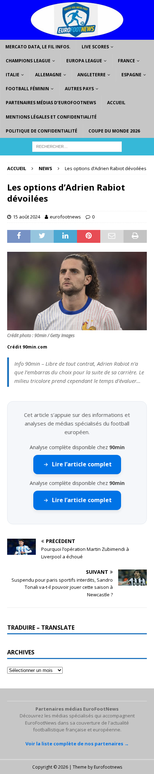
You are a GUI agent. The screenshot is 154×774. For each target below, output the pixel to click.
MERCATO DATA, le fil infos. (38, 47)
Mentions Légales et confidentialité (51, 117)
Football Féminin (27, 89)
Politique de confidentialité (41, 131)
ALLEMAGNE (48, 75)
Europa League (84, 61)
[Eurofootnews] (77, 35)
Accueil (116, 103)
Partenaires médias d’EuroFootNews (51, 103)
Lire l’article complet (82, 464)
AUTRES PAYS (79, 89)
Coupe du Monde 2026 (114, 131)
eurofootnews (65, 216)
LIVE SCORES (95, 47)
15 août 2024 (26, 216)
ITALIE (12, 75)
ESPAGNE (131, 75)
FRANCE (126, 61)
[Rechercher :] (77, 146)
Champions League (28, 61)
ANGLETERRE (91, 75)
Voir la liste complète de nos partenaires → (77, 743)
